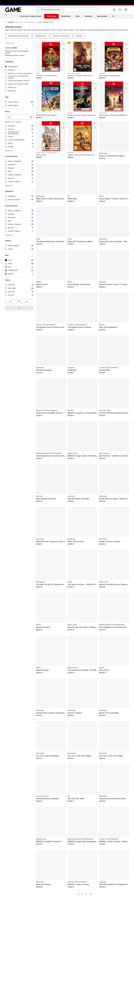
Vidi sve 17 (8, 185)
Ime (12, 122)
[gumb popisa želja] (120, 10)
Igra (21, 22)
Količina (18, 122)
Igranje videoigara (29, 22)
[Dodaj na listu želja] (63, 44)
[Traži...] (38, 9)
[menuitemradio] (19, 66)
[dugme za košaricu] (126, 10)
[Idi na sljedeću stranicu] (90, 894)
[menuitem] (30, 16)
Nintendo (38, 22)
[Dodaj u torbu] (63, 48)
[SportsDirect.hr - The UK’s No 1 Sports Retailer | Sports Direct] (13, 9)
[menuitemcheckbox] (19, 102)
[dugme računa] (114, 10)
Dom (16, 22)
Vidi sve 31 (8, 150)
